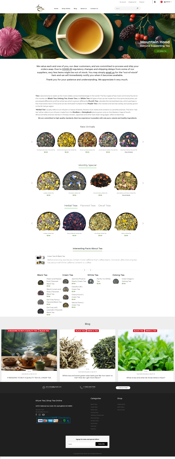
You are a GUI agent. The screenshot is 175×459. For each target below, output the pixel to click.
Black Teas (94, 404)
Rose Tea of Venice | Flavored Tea (128, 150)
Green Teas (94, 407)
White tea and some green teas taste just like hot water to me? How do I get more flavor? (87, 377)
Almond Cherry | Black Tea (100, 193)
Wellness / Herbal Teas (97, 415)
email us (110, 72)
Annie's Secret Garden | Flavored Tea (108, 150)
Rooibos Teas (95, 420)
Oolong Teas (94, 412)
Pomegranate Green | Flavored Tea (46, 150)
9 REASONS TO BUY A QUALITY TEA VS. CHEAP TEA (29, 378)
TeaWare (93, 429)
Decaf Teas (104, 205)
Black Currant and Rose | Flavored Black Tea (54, 291)
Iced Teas (93, 426)
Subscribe (101, 444)
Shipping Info (121, 404)
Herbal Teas (70, 205)
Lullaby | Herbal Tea (48, 193)
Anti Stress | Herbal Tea (100, 233)
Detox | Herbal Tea (126, 233)
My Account (123, 2)
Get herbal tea (161, 51)
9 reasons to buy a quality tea (22, 331)
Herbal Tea (40, 110)
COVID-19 (67, 69)
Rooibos (76, 112)
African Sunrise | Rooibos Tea (87, 150)
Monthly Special (87, 165)
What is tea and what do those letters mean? (146, 378)
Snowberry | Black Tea (74, 193)
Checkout (141, 2)
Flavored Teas (88, 205)
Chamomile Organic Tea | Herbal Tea (66, 150)
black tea (44, 331)
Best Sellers (120, 407)
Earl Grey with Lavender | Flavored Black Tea (54, 310)
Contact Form (123, 387)
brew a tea (92, 331)
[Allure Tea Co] (40, 11)
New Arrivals (87, 126)
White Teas (94, 409)
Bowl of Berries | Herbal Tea (74, 233)
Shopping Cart (132, 2)
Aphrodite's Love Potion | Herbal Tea (126, 193)
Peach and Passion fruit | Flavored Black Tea (54, 281)
